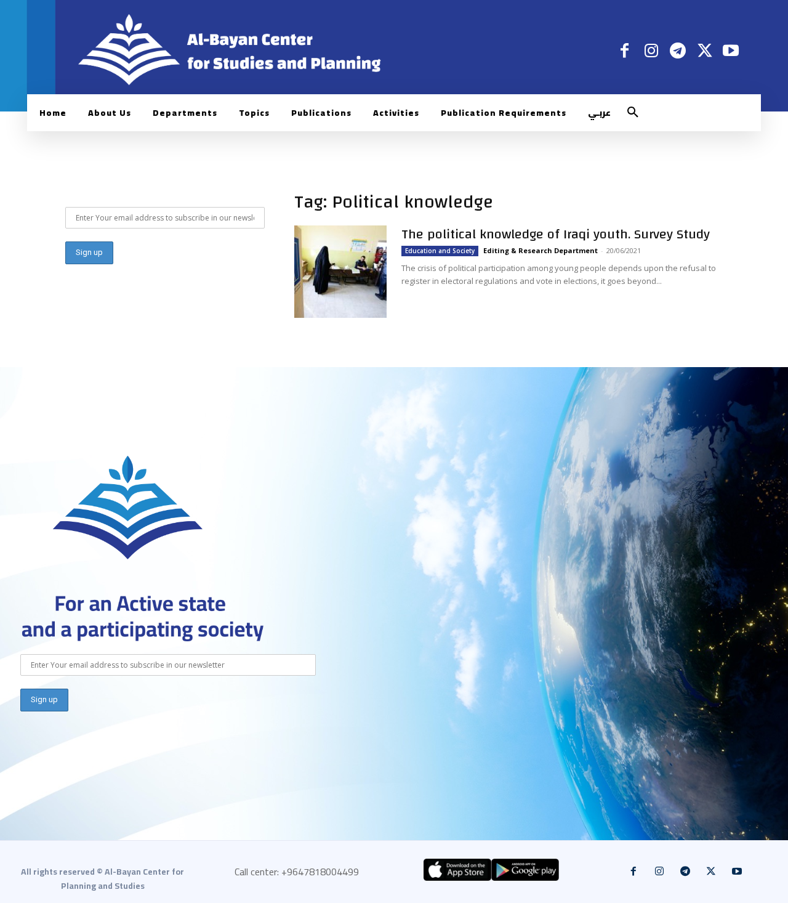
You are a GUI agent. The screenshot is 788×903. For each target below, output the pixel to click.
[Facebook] (624, 50)
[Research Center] (128, 507)
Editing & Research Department (540, 250)
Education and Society (440, 250)
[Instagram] (651, 50)
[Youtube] (731, 50)
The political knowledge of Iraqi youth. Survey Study (555, 234)
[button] (632, 112)
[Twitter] (704, 50)
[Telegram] (677, 50)
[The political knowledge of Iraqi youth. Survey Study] (340, 271)
